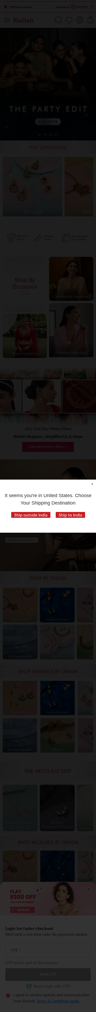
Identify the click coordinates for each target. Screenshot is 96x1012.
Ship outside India (30, 514)
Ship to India (70, 514)
